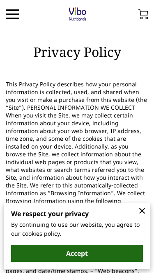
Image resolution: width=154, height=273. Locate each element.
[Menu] (12, 14)
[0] (143, 14)
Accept (77, 253)
